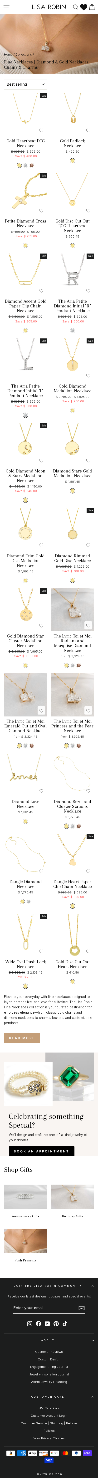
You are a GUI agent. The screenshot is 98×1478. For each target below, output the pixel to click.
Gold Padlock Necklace (72, 143)
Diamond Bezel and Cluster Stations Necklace (72, 806)
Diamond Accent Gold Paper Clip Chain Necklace (25, 306)
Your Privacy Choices (49, 1438)
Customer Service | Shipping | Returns (49, 1423)
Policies (49, 1430)
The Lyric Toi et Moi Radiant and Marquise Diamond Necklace (73, 643)
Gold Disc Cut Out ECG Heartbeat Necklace (72, 225)
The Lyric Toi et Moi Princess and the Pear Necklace (72, 726)
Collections (23, 54)
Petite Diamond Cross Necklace (25, 223)
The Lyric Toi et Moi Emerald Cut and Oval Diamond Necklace (25, 726)
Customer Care (47, 1396)
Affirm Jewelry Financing (49, 1382)
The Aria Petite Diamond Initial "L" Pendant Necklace (25, 391)
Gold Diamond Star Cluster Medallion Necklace (25, 640)
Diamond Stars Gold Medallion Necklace (72, 473)
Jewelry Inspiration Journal (49, 1374)
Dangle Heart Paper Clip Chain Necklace (72, 884)
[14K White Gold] (25, 165)
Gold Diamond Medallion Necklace (72, 389)
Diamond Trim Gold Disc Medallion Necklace (25, 560)
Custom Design (49, 1359)
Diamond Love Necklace (25, 804)
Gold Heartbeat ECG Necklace (25, 143)
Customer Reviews (49, 1352)
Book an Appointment (41, 1151)
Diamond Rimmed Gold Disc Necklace (72, 558)
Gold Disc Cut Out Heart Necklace (72, 964)
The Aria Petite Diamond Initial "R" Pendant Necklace (72, 306)
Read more (22, 1038)
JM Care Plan (49, 1408)
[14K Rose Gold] (32, 165)
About (48, 1340)
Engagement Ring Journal (49, 1367)
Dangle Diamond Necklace (26, 884)
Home (8, 54)
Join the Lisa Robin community (48, 1285)
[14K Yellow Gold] (19, 165)
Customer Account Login (49, 1415)
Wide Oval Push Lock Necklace (25, 964)
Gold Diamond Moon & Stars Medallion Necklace (25, 475)
